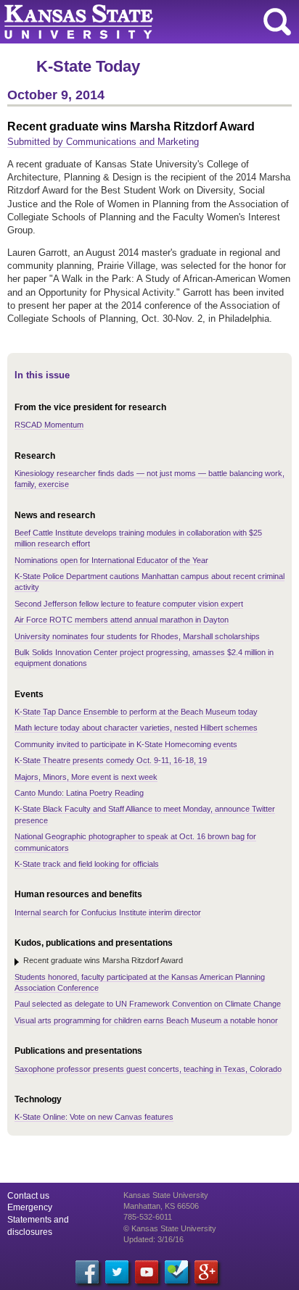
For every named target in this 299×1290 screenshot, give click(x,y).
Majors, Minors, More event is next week (86, 777)
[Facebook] (87, 1271)
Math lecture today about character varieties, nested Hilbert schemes (136, 727)
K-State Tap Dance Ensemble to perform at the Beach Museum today (136, 711)
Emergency (29, 1207)
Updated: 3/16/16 (153, 1239)
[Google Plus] (206, 1271)
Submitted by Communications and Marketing (103, 141)
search (277, 21)
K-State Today (88, 66)
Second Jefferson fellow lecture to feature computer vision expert (129, 603)
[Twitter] (116, 1271)
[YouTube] (146, 1271)
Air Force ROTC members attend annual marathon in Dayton (122, 619)
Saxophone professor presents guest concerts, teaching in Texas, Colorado (148, 1069)
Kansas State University (132, 21)
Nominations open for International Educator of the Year (111, 560)
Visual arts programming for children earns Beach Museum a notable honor (146, 1020)
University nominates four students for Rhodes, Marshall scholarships (137, 636)
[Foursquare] (176, 1271)
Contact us (28, 1196)
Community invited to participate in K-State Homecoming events (126, 744)
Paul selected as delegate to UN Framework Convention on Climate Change (148, 1003)
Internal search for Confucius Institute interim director (108, 912)
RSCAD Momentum (49, 424)
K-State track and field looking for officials (87, 864)
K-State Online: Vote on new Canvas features (94, 1116)
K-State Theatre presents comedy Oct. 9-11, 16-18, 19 (111, 760)
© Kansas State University (169, 1228)
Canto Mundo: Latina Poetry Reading (79, 792)
